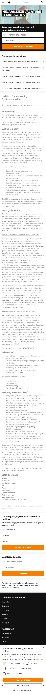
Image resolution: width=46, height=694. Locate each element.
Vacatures (5, 637)
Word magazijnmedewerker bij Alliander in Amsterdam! (21, 88)
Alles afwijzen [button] (23, 685)
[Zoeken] (43, 2)
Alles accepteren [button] (23, 680)
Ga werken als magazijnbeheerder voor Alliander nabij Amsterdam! (21, 69)
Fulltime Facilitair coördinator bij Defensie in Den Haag (21, 82)
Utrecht (4, 619)
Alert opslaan (23, 547)
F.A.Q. (4, 642)
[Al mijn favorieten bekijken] (9, 2)
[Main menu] (2, 2)
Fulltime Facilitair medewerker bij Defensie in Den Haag (21, 76)
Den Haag (5, 606)
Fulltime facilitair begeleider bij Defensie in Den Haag (21, 62)
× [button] (43, 647)
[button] (23, 690)
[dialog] (23, 669)
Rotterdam (5, 614)
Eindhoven (5, 610)
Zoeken (23, 573)
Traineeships (6, 633)
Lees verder (39, 659)
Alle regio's (5, 623)
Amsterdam (6, 506)
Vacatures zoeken (23, 47)
